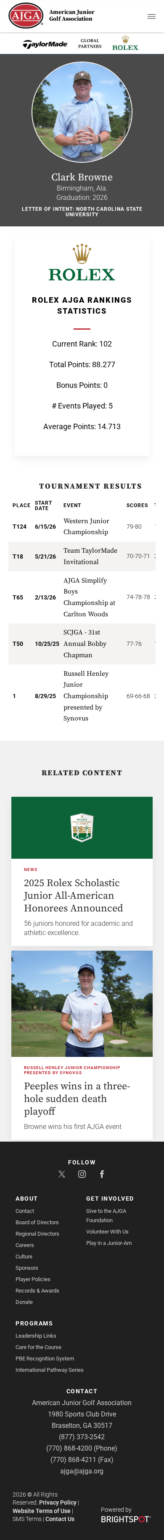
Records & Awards (37, 1290)
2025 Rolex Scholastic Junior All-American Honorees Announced (73, 896)
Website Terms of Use (42, 1511)
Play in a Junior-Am (109, 1243)
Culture (24, 1256)
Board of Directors (37, 1222)
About (27, 1198)
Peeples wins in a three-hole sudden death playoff (77, 1099)
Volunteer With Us (107, 1231)
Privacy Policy (58, 1502)
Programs (34, 1323)
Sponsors (27, 1268)
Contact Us (59, 1519)
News (30, 869)
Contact (25, 1211)
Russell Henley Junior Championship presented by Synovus (72, 1070)
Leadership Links (36, 1336)
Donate (24, 1302)
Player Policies (33, 1279)
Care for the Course (38, 1347)
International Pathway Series (50, 1370)
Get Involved (110, 1198)
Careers (25, 1245)
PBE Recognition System (45, 1358)
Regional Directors (37, 1234)
